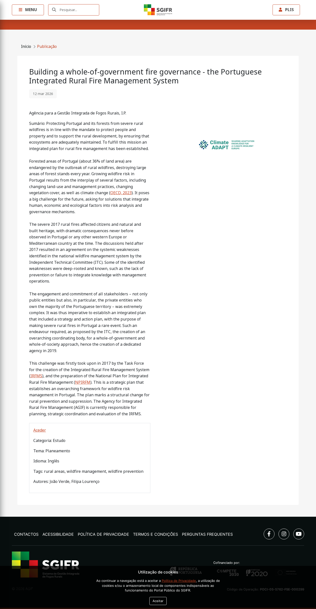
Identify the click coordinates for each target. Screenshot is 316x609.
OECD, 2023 (121, 193)
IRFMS (36, 376)
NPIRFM (82, 382)
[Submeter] (54, 10)
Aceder (39, 430)
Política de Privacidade (103, 534)
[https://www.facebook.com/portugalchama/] (269, 534)
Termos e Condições (155, 534)
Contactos (26, 534)
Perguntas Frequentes (207, 534)
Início (26, 46)
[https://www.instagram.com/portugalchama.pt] (283, 534)
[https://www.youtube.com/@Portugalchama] (298, 534)
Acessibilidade (58, 534)
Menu (30, 10)
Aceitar (158, 601)
